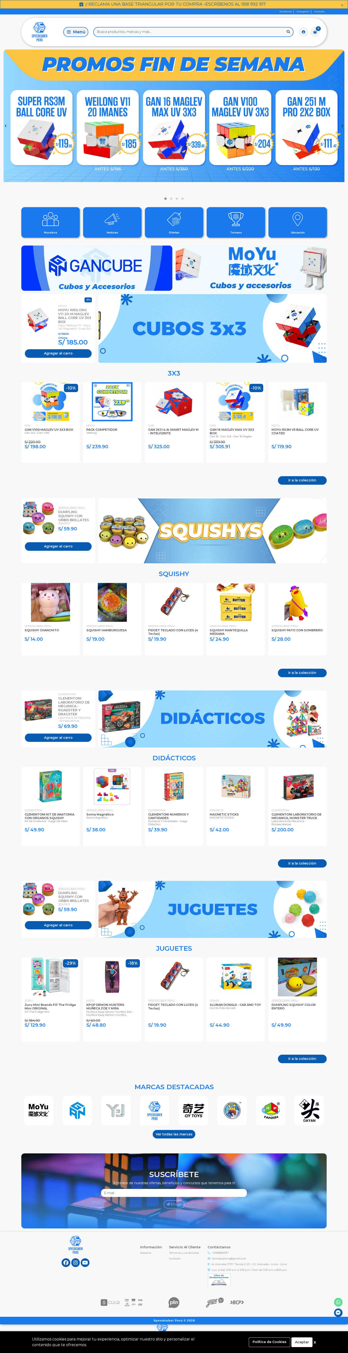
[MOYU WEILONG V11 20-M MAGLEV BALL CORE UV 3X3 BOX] (39, 320)
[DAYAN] (309, 1110)
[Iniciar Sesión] (303, 32)
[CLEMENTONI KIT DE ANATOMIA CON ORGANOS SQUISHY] (50, 786)
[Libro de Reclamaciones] (219, 1279)
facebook (286, 11)
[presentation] (6, 126)
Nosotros (145, 1252)
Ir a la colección (302, 480)
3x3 (174, 373)
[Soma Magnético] (112, 786)
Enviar (176, 1204)
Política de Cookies (269, 1342)
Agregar (58, 353)
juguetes (174, 948)
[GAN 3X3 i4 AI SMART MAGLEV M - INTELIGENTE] (174, 401)
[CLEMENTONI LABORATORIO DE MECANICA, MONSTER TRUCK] (297, 786)
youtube (319, 11)
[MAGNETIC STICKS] (235, 786)
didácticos (174, 758)
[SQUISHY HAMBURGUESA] (112, 602)
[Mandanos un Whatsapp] (338, 1302)
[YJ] (116, 1110)
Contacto (174, 1258)
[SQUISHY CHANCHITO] (50, 602)
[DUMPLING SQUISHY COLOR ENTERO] (297, 977)
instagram (303, 11)
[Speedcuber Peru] (41, 31)
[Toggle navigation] (75, 32)
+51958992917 (220, 1252)
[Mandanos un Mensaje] (338, 1312)
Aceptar (302, 1342)
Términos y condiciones (184, 1252)
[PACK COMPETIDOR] (112, 401)
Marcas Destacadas (174, 1087)
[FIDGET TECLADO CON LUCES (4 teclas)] (174, 602)
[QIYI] (193, 1110)
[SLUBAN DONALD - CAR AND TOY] (235, 977)
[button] (165, 198)
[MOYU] (39, 1110)
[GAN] (77, 1110)
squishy (174, 574)
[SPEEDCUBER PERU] (154, 1110)
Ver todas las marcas (174, 1134)
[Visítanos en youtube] (85, 1262)
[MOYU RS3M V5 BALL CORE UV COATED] (297, 401)
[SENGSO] (232, 1110)
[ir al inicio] (75, 1249)
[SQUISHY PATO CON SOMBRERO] (297, 602)
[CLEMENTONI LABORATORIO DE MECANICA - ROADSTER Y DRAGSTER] (39, 710)
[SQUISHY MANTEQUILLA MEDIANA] (235, 602)
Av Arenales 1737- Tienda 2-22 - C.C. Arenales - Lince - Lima (249, 1264)
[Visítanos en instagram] (75, 1262)
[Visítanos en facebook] (66, 1262)
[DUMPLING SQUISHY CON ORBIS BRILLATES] (39, 518)
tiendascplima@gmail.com (229, 1258)
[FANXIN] (270, 1110)
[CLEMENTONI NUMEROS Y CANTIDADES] (174, 786)
